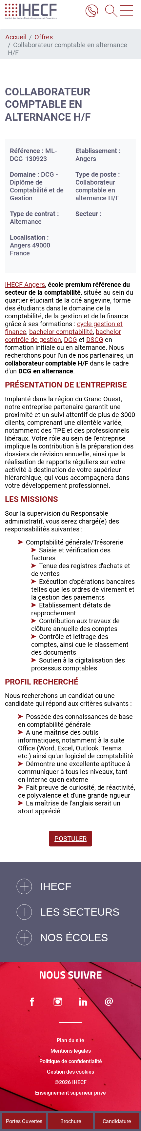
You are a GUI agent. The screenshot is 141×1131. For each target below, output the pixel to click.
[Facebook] (32, 1002)
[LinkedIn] (83, 1002)
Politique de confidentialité (70, 1061)
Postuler (70, 839)
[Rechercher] (109, 11)
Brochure (70, 1121)
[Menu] (126, 11)
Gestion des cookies (70, 1072)
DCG (70, 340)
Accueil (16, 37)
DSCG (94, 340)
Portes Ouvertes (24, 1121)
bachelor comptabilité (61, 332)
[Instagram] (58, 1002)
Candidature (117, 1121)
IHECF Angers (25, 284)
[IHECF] (37, 11)
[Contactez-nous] (109, 1002)
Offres (43, 37)
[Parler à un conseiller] (91, 11)
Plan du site (70, 1040)
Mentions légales (70, 1051)
